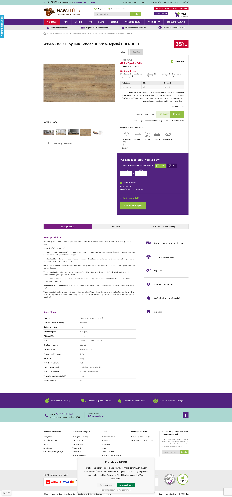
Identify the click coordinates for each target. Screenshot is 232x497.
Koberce (114, 22)
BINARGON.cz (183, 494)
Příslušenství (154, 22)
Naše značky (106, 444)
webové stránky (171, 494)
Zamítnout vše (106, 485)
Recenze (104, 448)
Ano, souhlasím (126, 485)
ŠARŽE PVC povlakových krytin (54, 452)
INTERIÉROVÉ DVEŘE (171, 2)
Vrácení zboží (76, 452)
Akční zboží (52, 22)
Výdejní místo (77, 448)
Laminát (78, 22)
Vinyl (66, 22)
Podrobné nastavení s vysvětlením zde (116, 490)
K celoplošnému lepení (78, 33)
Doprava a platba (77, 444)
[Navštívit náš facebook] (185, 415)
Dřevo (101, 22)
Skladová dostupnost (79, 455)
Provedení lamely (61, 33)
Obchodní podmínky (108, 437)
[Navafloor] (45, 33)
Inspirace (144, 2)
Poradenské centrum (130, 2)
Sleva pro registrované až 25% (140, 437)
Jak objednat (48, 448)
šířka (126, 170)
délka (141, 170)
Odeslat (184, 452)
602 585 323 (64, 414)
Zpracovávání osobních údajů (111, 455)
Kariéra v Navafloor (108, 452)
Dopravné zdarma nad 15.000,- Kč (141, 440)
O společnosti (106, 440)
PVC (90, 22)
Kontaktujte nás (155, 2)
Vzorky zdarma (48, 437)
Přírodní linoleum (133, 22)
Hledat (135, 14)
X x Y (162, 165)
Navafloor (62, 5)
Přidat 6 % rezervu (129, 183)
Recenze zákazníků (118, 9)
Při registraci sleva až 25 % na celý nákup (171, 8)
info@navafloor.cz (96, 416)
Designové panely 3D (176, 22)
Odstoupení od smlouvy (80, 437)
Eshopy (161, 494)
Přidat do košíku (133, 206)
